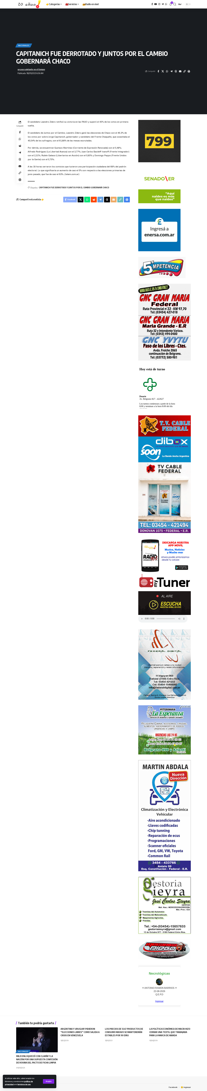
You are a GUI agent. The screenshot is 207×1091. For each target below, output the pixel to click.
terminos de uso (24, 1084)
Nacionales (23, 45)
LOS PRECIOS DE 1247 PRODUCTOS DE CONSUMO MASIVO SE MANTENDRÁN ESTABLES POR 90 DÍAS (124, 1032)
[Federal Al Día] (29, 4)
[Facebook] (152, 4)
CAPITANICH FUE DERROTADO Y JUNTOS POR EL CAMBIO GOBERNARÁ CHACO (74, 187)
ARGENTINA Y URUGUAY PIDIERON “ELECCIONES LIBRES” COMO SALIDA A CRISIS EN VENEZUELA (80, 1032)
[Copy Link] (184, 71)
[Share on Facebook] (158, 71)
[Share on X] (163, 71)
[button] (48, 1081)
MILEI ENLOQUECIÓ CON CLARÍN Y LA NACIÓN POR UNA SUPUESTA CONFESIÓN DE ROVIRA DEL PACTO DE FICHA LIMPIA (37, 1059)
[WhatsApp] (166, 4)
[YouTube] (156, 4)
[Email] (180, 71)
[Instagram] (159, 4)
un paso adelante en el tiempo (31, 69)
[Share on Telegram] (171, 71)
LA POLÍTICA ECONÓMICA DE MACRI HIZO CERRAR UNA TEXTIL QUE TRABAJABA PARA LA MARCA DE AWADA (169, 1032)
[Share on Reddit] (19, 145)
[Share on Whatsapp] (167, 71)
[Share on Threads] (176, 71)
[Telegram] (162, 4)
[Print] (189, 71)
